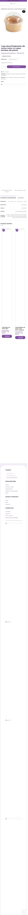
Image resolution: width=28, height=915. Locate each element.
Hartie (6, 167)
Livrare (6, 500)
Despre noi (7, 504)
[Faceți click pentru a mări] (3, 32)
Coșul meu (7, 513)
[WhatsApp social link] (8, 171)
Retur (6, 502)
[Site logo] (13, 3)
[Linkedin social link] (6, 171)
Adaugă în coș (16, 156)
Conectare (7, 511)
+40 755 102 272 (10, 473)
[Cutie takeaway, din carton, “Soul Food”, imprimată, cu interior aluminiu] (20, 367)
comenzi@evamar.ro (11, 475)
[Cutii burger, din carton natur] (7, 367)
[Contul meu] (21, 3)
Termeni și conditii (9, 487)
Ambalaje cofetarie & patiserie (12, 163)
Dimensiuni (3, 149)
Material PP (11, 167)
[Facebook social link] (5, 171)
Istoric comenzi (8, 515)
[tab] (8, 287)
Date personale (8, 489)
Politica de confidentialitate (11, 491)
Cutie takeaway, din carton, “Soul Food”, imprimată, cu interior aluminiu (20, 419)
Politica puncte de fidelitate (11, 517)
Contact (7, 484)
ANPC (6, 493)
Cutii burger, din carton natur (6, 418)
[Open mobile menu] (1, 3)
